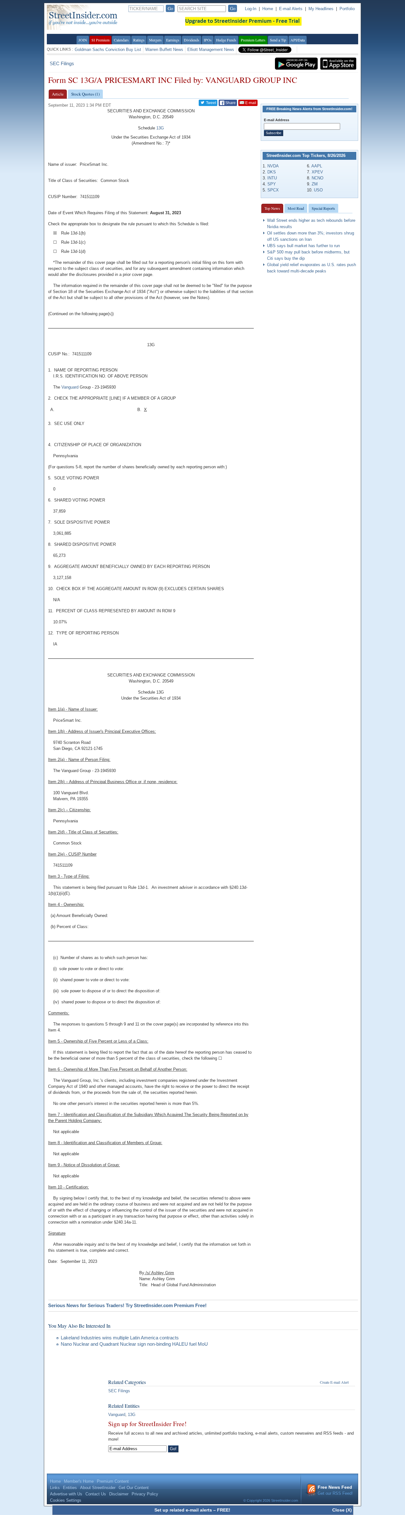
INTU (272, 178)
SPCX (273, 190)
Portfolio (347, 8)
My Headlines (320, 8)
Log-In (250, 8)
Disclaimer (118, 1494)
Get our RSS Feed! (335, 1490)
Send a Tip (278, 39)
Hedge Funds (226, 39)
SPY (271, 184)
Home (267, 8)
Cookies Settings (65, 1500)
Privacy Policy (145, 1494)
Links (55, 1487)
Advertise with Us (66, 1494)
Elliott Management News (210, 49)
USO (318, 190)
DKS (271, 172)
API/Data (297, 39)
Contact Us (95, 1494)
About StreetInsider (97, 1487)
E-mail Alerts (290, 8)
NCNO (317, 178)
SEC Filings (62, 63)
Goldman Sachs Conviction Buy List (108, 49)
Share (230, 103)
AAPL (316, 166)
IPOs (208, 39)
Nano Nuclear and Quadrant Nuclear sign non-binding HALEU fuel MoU (134, 1344)
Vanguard (69, 387)
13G (160, 128)
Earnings (172, 39)
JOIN (82, 39)
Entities (70, 1487)
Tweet (210, 103)
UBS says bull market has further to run (303, 245)
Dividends (191, 39)
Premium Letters (253, 39)
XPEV (317, 172)
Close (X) (342, 1509)
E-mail (250, 103)
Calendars (121, 39)
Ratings (139, 39)
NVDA (273, 166)
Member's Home (79, 1481)
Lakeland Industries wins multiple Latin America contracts (120, 1337)
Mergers (155, 39)
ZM (315, 184)
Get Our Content (134, 1487)
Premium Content (113, 1481)
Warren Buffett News (164, 49)
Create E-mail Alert (334, 1382)
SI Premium (100, 39)
